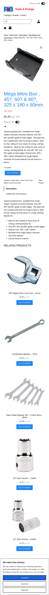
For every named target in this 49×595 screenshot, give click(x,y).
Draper (41, 183)
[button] (41, 48)
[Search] (6, 21)
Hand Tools (14, 35)
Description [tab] (11, 189)
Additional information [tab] (16, 194)
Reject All (24, 590)
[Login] (38, 21)
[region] (24, 577)
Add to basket (13, 173)
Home (6, 35)
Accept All (24, 578)
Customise (24, 584)
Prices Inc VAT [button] (35, 3)
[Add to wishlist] (5, 126)
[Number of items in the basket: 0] (10, 27)
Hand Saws (23, 35)
